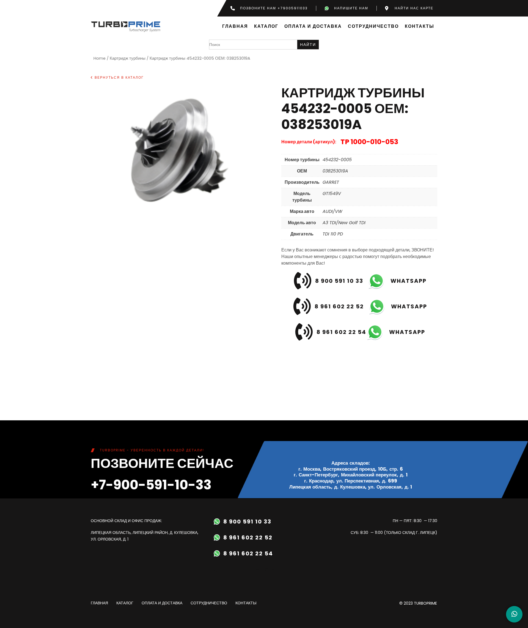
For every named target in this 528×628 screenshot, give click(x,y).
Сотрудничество (373, 26)
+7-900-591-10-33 (151, 485)
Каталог (266, 26)
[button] (117, 77)
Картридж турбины (127, 58)
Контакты (419, 26)
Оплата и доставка (313, 26)
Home (100, 58)
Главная (235, 26)
